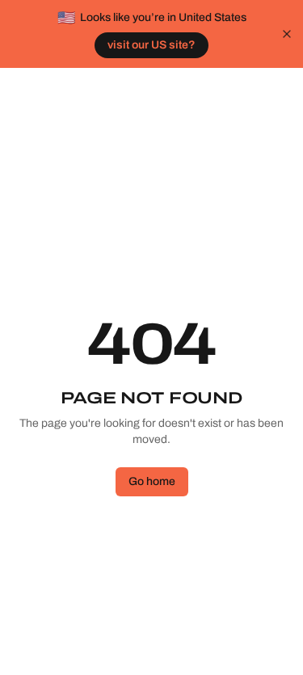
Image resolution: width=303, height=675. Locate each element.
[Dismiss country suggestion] (287, 34)
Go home (151, 481)
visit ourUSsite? (151, 45)
